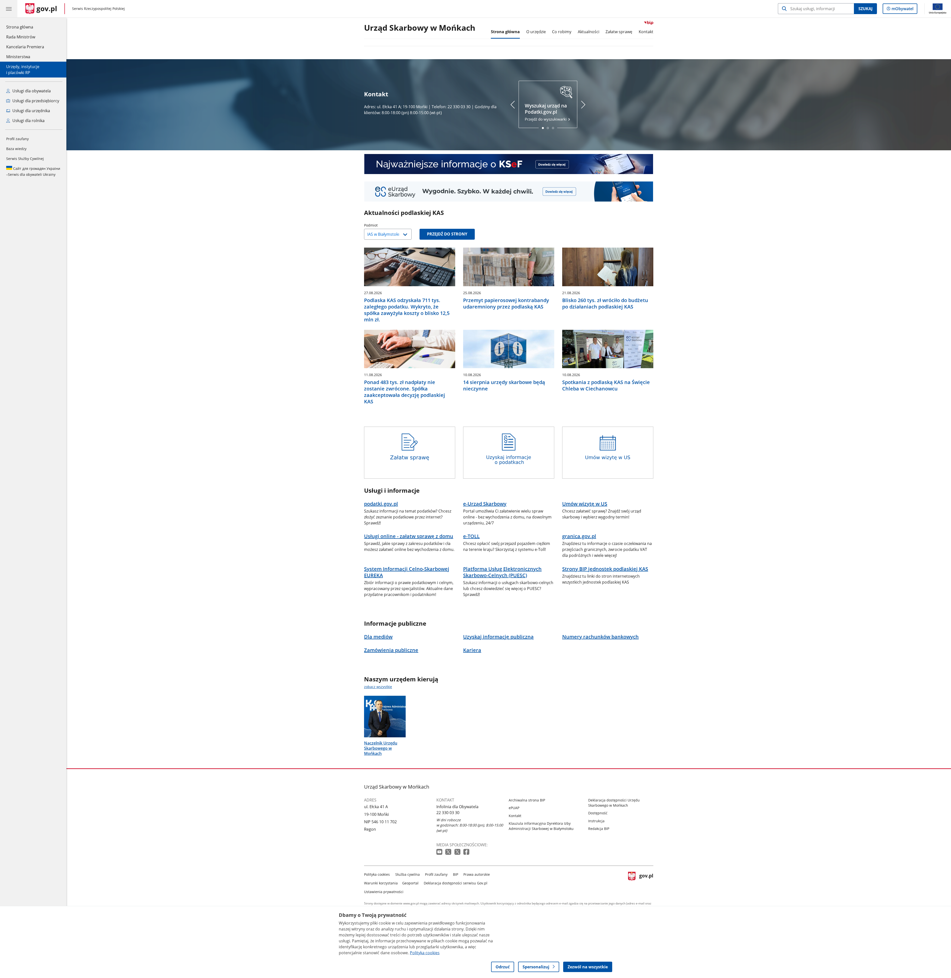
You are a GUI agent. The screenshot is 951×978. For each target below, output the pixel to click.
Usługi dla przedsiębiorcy (35, 100)
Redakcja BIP (598, 828)
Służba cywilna (407, 874)
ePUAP (514, 807)
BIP (455, 874)
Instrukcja (596, 821)
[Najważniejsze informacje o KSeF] (508, 164)
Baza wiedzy (16, 148)
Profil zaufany (17, 138)
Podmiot (383, 225)
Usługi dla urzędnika (30, 110)
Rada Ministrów (20, 37)
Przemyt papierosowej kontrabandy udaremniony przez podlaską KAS (506, 303)
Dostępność (598, 813)
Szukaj (865, 8)
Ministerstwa (18, 56)
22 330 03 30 (447, 812)
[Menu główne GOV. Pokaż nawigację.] (8, 8)
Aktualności (588, 31)
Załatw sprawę (619, 31)
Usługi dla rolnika (28, 120)
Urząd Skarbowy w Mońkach (419, 28)
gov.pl (646, 882)
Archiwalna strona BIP (527, 800)
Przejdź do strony (447, 234)
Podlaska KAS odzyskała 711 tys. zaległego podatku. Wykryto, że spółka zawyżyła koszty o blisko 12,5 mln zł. (406, 310)
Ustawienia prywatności (383, 891)
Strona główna (25, 27)
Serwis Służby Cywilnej (25, 158)
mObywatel (902, 10)
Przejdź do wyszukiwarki (546, 112)
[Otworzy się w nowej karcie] (439, 852)
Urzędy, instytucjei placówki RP (22, 69)
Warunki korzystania (381, 883)
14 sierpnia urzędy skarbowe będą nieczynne (504, 385)
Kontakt (646, 31)
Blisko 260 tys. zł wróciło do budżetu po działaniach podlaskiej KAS (605, 303)
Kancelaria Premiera (25, 47)
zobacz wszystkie (378, 686)
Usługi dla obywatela (31, 91)
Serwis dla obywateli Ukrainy (33, 171)
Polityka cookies (377, 874)
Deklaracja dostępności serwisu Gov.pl (455, 883)
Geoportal (410, 883)
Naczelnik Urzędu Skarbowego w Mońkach (380, 748)
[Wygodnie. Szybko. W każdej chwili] (508, 191)
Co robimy (561, 31)
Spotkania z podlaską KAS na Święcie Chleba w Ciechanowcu (606, 385)
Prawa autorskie (476, 874)
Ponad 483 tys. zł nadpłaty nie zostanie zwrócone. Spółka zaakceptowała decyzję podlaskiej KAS (404, 392)
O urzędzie (536, 31)
